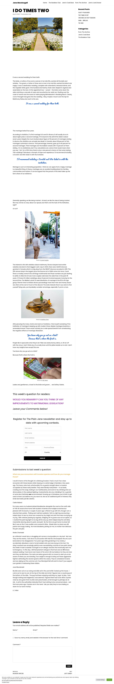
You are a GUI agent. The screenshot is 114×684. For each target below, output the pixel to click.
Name (15, 630)
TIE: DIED (80, 23)
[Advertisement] (42, 64)
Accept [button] (109, 680)
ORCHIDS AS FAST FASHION (86, 18)
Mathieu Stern (45, 319)
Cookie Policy (5, 682)
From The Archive (81, 3)
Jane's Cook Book (84, 35)
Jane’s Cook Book (68, 3)
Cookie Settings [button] (100, 680)
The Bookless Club (55, 3)
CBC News (45, 380)
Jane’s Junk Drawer (94, 3)
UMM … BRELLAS (83, 20)
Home (45, 3)
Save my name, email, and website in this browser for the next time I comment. (41, 638)
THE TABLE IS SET (83, 15)
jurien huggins (45, 260)
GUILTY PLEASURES (84, 13)
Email (35, 630)
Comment (17, 645)
